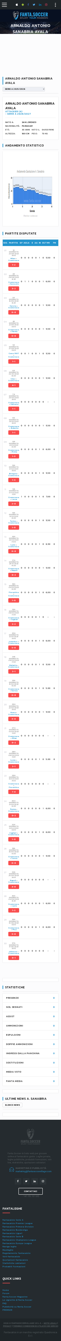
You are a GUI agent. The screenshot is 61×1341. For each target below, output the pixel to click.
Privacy (7, 1326)
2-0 (14, 503)
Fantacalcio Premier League (18, 1223)
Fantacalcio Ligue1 (12, 1233)
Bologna (13, 473)
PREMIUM (7, 1309)
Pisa (14, 929)
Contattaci (30, 1191)
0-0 (14, 312)
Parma (14, 331)
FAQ (5, 1303)
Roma (14, 452)
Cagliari (14, 619)
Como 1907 (14, 353)
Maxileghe (8, 1249)
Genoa (14, 690)
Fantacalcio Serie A (13, 1219)
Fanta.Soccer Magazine (15, 1296)
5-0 (14, 647)
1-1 (13, 361)
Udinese (14, 404)
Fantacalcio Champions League (19, 1239)
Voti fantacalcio (11, 1256)
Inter (13, 379)
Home (6, 1290)
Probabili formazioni (14, 1266)
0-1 (14, 957)
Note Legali (50, 1323)
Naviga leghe (10, 1246)
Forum (6, 1293)
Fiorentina (14, 592)
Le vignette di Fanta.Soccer (17, 1299)
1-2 (13, 264)
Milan (13, 258)
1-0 (14, 527)
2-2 (14, 624)
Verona (13, 306)
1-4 (13, 791)
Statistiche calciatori (14, 1263)
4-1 (13, 385)
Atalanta (14, 428)
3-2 (14, 288)
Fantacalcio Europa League (17, 1243)
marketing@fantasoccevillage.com (34, 1171)
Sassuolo (14, 284)
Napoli (14, 570)
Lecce (14, 499)
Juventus (13, 641)
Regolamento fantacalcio (17, 1253)
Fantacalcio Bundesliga (15, 1229)
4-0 (14, 886)
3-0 (14, 718)
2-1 (13, 671)
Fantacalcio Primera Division (18, 1226)
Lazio (13, 545)
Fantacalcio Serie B (13, 1236)
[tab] (33, 258)
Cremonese (13, 260)
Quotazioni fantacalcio (15, 1259)
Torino (13, 521)
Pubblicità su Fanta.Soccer (17, 1306)
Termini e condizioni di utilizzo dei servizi (35, 1326)
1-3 (13, 456)
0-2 (14, 574)
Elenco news (12, 1105)
